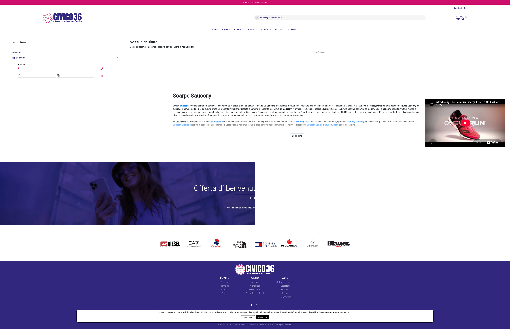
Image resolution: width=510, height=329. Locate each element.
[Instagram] (257, 305)
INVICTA (215, 239)
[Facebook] (252, 305)
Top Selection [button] (18, 57)
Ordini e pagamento (285, 282)
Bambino (225, 282)
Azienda (255, 282)
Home (14, 42)
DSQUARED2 (287, 239)
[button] (431, 312)
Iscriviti (255, 198)
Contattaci (458, 8)
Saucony (184, 105)
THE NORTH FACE (240, 240)
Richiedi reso (285, 297)
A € (58, 74)
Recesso (285, 293)
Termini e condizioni (255, 293)
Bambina (225, 286)
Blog (466, 8)
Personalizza (248, 317)
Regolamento (255, 289)
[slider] (18, 68)
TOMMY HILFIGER (262, 239)
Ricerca (23, 42)
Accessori (224, 289)
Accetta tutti (262, 317)
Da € (20, 74)
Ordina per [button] (17, 52)
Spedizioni (285, 286)
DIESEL (163, 239)
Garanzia (285, 289)
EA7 (189, 239)
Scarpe (225, 293)
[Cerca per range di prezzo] (102, 76)
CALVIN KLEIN (310, 239)
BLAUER (329, 239)
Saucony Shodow (355, 121)
